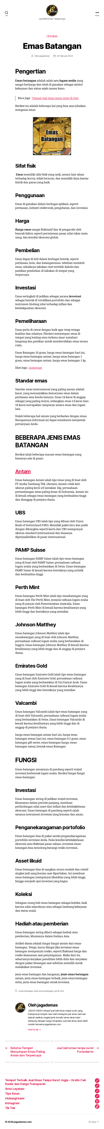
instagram (35, 368)
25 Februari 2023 (65, 56)
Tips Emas (52, 36)
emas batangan (26, 991)
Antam (23, 471)
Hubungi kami (14, 1098)
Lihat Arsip (34, 1029)
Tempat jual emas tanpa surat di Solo (55, 98)
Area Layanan (14, 1089)
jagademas (44, 56)
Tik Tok (10, 1108)
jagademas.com (23, 1122)
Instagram (12, 1103)
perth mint (59, 991)
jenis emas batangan (43, 991)
